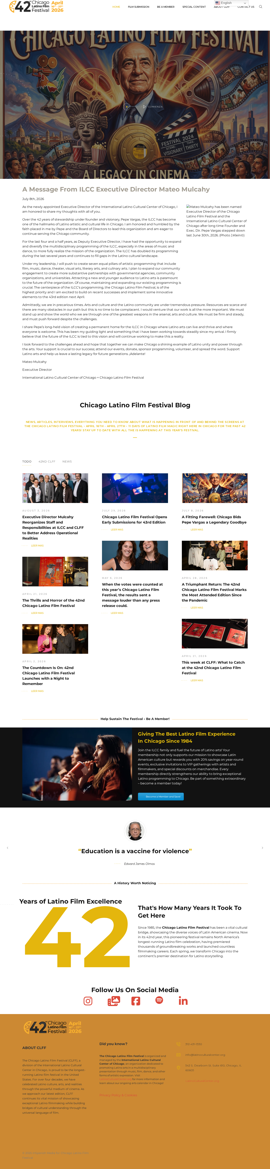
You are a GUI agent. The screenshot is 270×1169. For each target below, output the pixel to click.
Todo (27, 461)
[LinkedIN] (183, 1000)
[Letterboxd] (112, 1000)
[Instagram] (88, 1000)
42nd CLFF (47, 461)
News (67, 461)
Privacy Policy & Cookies (118, 1095)
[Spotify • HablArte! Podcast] (159, 1000)
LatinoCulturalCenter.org (115, 1079)
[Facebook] (135, 1000)
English (226, 3)
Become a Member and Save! (163, 796)
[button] (7, 848)
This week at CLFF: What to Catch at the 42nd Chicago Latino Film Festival (213, 667)
